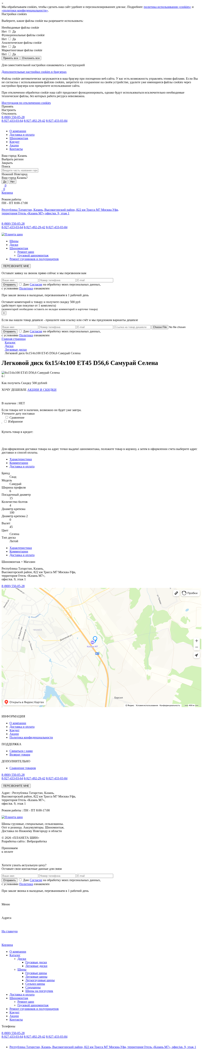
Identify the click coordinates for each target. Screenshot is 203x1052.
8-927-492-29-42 (34, 120)
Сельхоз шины (35, 983)
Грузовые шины (36, 973)
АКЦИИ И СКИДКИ (41, 389)
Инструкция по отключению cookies (26, 103)
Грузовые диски (36, 962)
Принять (7, 106)
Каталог (15, 955)
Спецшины (33, 987)
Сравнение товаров (23, 768)
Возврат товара (20, 754)
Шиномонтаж (19, 138)
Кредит (14, 141)
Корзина (7, 192)
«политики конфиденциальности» (25, 10)
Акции (14, 145)
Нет (12, 181)
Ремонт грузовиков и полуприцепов (34, 259)
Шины (14, 241)
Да (4, 181)
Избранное (15, 421)
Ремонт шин (25, 252)
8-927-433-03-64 (12, 120)
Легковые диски (36, 966)
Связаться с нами (21, 751)
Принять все (10, 58)
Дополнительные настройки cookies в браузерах (34, 72)
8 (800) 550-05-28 (13, 117)
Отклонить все (31, 58)
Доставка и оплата (22, 134)
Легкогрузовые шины (40, 980)
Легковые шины (36, 976)
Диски (14, 244)
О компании (18, 131)
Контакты (16, 149)
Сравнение (16, 417)
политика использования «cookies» (167, 7)
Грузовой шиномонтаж (33, 255)
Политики (26, 288)
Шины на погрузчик (39, 991)
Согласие (36, 284)
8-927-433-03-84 (56, 120)
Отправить (9, 880)
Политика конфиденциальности (31, 737)
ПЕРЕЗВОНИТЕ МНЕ (16, 266)
